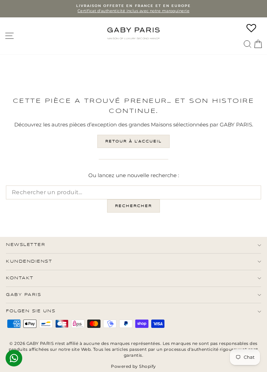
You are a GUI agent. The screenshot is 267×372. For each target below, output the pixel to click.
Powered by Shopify (133, 366)
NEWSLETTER (25, 245)
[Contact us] (14, 358)
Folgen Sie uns (30, 311)
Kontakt (20, 278)
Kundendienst (29, 261)
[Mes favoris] (251, 28)
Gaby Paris (23, 295)
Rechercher (133, 206)
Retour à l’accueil (133, 141)
